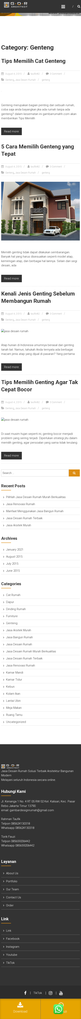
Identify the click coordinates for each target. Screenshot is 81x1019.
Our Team (12, 889)
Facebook (12, 938)
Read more (11, 131)
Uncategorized (16, 722)
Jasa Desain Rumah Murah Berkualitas (31, 651)
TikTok (10, 963)
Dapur (10, 602)
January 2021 (14, 549)
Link (8, 930)
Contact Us (13, 897)
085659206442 (20, 841)
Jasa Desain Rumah (25, 80)
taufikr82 (35, 73)
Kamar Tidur (14, 679)
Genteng (9, 80)
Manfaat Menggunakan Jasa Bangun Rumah (35, 511)
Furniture (12, 616)
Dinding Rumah (16, 609)
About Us (12, 873)
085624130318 (20, 823)
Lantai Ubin (13, 701)
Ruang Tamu (14, 715)
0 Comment (56, 73)
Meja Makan (14, 708)
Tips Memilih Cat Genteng (33, 61)
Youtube (11, 955)
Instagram (12, 946)
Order (10, 905)
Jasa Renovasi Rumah (20, 504)
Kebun (10, 686)
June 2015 (13, 570)
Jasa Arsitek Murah (18, 525)
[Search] (74, 472)
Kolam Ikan (13, 693)
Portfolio (11, 881)
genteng (46, 80)
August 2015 (14, 556)
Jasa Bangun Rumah (19, 637)
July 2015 (12, 563)
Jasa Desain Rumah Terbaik (24, 518)
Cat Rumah (13, 595)
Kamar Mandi (14, 672)
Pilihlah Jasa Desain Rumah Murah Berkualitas (36, 497)
